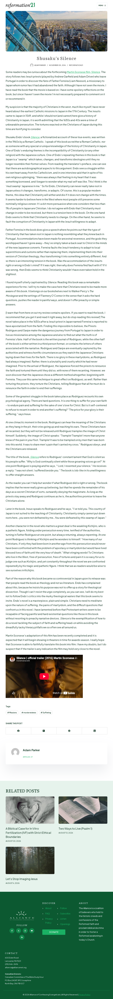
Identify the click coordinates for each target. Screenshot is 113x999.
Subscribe (65, 913)
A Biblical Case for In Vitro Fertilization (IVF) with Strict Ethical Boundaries (28, 832)
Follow (63, 908)
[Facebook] (18, 730)
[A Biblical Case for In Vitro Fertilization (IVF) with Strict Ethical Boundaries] (30, 810)
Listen (63, 918)
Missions (12, 712)
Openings (65, 924)
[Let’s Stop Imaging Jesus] (30, 860)
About (48, 908)
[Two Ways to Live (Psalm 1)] (83, 810)
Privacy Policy (84, 995)
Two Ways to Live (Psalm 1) (75, 828)
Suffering (46, 712)
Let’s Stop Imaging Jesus (22, 879)
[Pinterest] (69, 730)
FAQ (47, 913)
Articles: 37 (28, 757)
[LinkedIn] (94, 730)
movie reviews (28, 712)
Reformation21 (76, 65)
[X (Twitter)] (44, 730)
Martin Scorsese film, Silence (83, 72)
